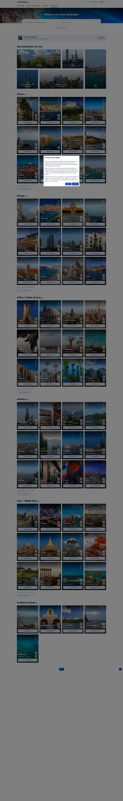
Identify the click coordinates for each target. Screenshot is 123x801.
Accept (75, 184)
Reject (68, 184)
